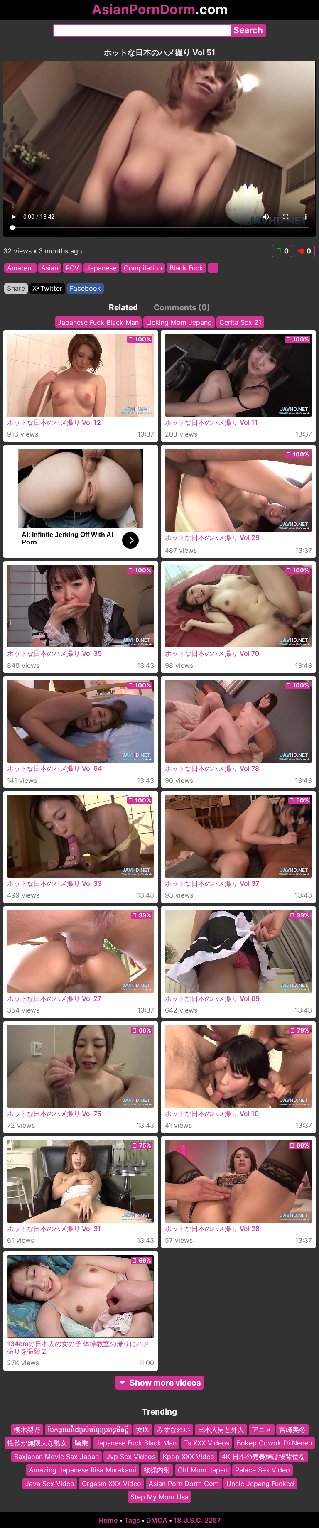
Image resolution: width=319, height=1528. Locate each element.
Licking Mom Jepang (179, 322)
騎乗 (81, 1443)
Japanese (101, 268)
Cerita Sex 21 (240, 322)
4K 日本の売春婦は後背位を (263, 1456)
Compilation (143, 268)
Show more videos (165, 1383)
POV (72, 268)
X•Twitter (47, 288)
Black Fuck (186, 268)
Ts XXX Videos (206, 1443)
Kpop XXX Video (188, 1456)
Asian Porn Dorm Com (184, 1483)
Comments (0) (182, 307)
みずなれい (173, 1429)
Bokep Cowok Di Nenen (274, 1443)
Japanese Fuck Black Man (98, 322)
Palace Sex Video (262, 1470)
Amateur (20, 268)
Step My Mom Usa (159, 1497)
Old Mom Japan (203, 1470)
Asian (49, 268)
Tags (132, 1520)
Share (16, 288)
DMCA (156, 1520)
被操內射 (157, 1470)
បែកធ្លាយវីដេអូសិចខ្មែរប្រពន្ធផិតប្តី (88, 1429)
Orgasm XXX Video (111, 1483)
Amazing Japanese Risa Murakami (82, 1470)
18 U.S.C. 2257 (197, 1520)
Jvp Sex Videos (130, 1456)
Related (123, 307)
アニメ (262, 1429)
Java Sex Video (49, 1483)
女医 (143, 1429)
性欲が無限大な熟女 (37, 1443)
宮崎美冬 (292, 1429)
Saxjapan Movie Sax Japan (56, 1456)
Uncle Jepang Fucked (260, 1483)
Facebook (85, 288)
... (213, 268)
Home (108, 1520)
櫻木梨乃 (27, 1429)
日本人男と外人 (221, 1429)
